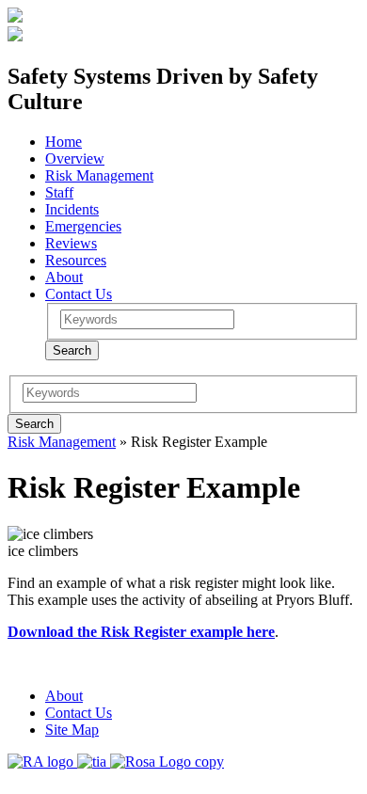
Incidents (72, 209)
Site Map (72, 730)
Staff (59, 192)
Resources (75, 260)
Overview (74, 159)
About (64, 277)
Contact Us (78, 294)
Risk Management (99, 175)
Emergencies (83, 226)
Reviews (71, 243)
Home (63, 142)
